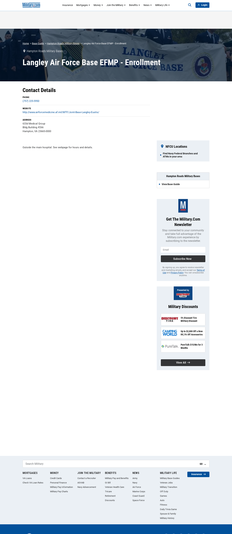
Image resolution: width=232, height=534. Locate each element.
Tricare (108, 491)
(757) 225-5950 (31, 101)
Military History (167, 518)
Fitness (163, 504)
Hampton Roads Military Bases (63, 43)
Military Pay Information (61, 487)
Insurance (67, 5)
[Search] (189, 5)
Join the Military (114, 5)
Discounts (110, 500)
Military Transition (168, 487)
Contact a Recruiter (86, 478)
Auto (162, 500)
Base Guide (38, 43)
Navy (134, 482)
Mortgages (82, 5)
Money (97, 5)
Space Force (138, 500)
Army (134, 478)
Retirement (110, 496)
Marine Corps (138, 491)
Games (163, 496)
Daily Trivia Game (168, 509)
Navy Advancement (86, 487)
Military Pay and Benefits (117, 478)
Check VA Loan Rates (33, 482)
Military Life (161, 5)
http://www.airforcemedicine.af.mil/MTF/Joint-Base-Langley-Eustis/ (61, 112)
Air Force (136, 487)
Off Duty (164, 491)
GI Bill (108, 482)
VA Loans (27, 478)
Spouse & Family (168, 513)
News (146, 5)
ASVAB (80, 482)
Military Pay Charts (59, 491)
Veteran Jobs (166, 482)
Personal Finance (58, 482)
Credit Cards (56, 478)
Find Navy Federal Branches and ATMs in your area (180, 155)
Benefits (133, 5)
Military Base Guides (170, 478)
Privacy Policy (177, 272)
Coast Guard (138, 496)
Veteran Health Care (114, 487)
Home (26, 43)
